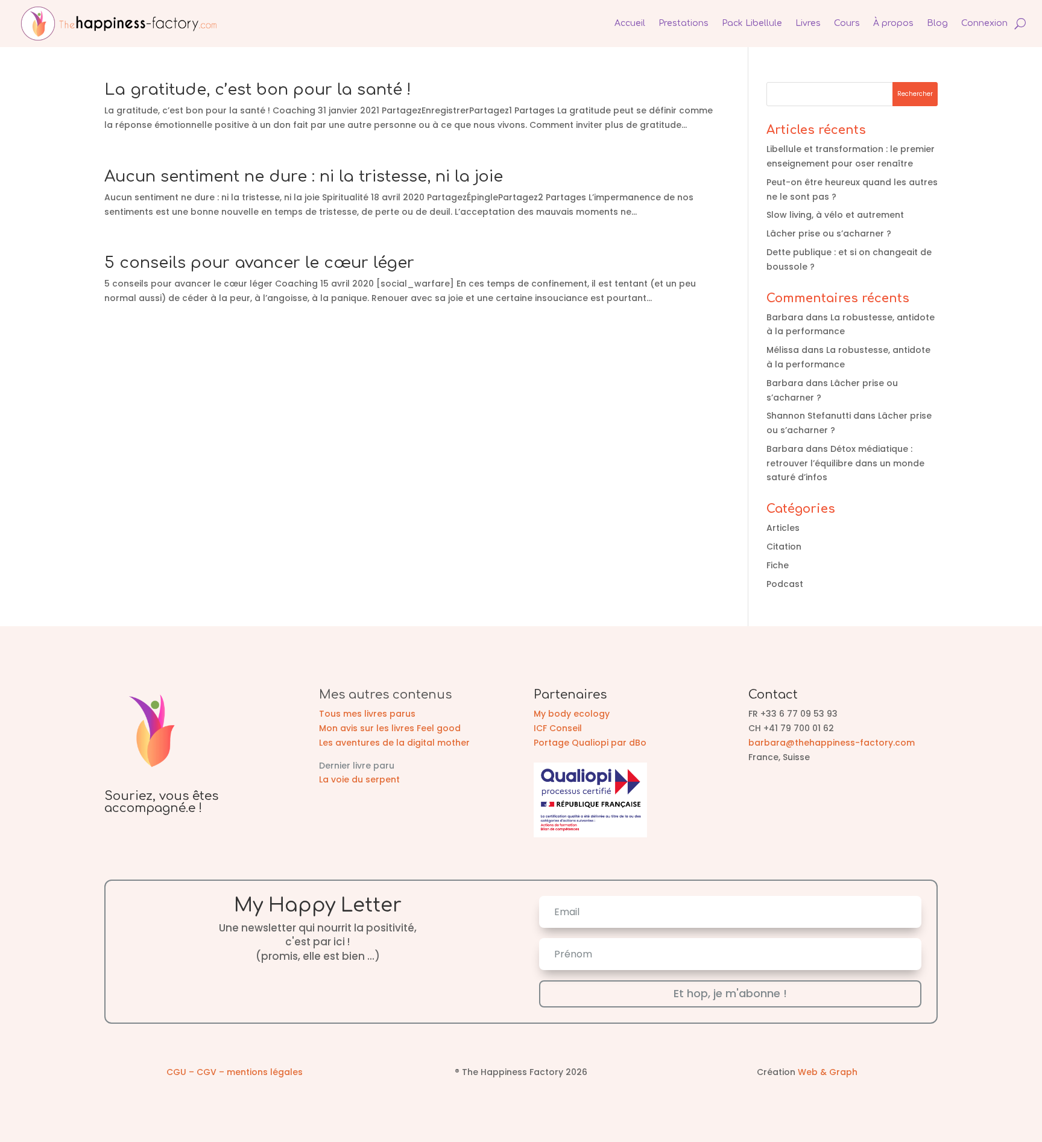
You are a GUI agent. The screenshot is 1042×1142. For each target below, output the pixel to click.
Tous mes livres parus (367, 714)
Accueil (629, 23)
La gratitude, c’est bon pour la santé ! (257, 89)
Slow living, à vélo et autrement (835, 215)
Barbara (784, 317)
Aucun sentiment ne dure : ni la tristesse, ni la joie (303, 176)
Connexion (984, 23)
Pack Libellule (752, 23)
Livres (808, 23)
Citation (783, 547)
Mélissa (782, 350)
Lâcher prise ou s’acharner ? (828, 233)
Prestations (683, 23)
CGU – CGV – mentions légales (234, 1072)
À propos (893, 23)
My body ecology (572, 714)
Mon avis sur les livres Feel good (390, 728)
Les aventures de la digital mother (394, 743)
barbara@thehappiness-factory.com (831, 743)
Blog (937, 23)
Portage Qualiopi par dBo (590, 743)
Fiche (777, 565)
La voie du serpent (359, 779)
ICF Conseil (558, 728)
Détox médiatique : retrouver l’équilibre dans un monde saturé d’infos (845, 463)
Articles (783, 528)
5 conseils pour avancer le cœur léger (259, 262)
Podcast (784, 584)
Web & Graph (827, 1072)
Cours (847, 23)
